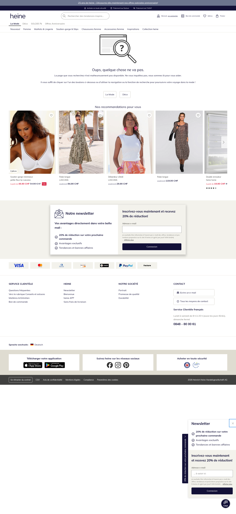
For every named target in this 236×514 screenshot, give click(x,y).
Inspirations (133, 29)
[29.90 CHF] (130, 142)
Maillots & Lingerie (43, 29)
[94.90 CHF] (81, 142)
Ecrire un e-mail (192, 293)
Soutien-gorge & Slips (67, 29)
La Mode (14, 23)
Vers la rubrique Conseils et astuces (27, 294)
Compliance (89, 380)
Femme (27, 29)
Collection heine (150, 29)
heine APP (69, 298)
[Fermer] (233, 423)
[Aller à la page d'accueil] (17, 16)
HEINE (67, 283)
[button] (224, 142)
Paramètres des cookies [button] (107, 380)
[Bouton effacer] (106, 16)
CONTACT (179, 283)
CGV (38, 380)
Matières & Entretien (19, 298)
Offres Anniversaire (55, 23)
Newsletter (69, 290)
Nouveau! (15, 29)
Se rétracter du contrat (21, 380)
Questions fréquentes (19, 290)
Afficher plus (227, 484)
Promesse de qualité (129, 294)
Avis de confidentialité (52, 380)
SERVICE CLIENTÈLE (21, 283)
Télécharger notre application (44, 358)
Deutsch (39, 344)
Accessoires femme (114, 29)
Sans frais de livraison (75, 301)
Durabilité (124, 298)
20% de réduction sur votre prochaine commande (185, 460)
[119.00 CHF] (179, 142)
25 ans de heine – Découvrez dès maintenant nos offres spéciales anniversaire (117, 2)
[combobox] (91, 16)
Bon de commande (18, 301)
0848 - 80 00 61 (184, 324)
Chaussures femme (91, 29)
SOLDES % (36, 23)
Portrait (122, 290)
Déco (25, 23)
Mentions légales (73, 380)
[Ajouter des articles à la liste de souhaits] (51, 115)
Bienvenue (69, 294)
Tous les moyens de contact (194, 301)
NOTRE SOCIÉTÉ (128, 283)
